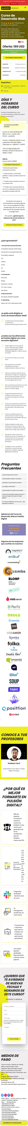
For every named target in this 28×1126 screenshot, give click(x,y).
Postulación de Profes (8, 1104)
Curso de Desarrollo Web (9, 1112)
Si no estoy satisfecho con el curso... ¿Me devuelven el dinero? (13, 502)
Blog (3, 1102)
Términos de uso (11, 1102)
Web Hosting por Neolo (8, 1105)
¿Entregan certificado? (8, 486)
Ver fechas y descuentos (14, 58)
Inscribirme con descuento (12, 1123)
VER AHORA (14, 3)
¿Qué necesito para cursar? (10, 475)
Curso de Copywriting (8, 1118)
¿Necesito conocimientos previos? (12, 482)
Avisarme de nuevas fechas (14, 225)
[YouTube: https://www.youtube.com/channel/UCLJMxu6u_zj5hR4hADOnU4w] (12, 1095)
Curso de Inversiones (7, 1116)
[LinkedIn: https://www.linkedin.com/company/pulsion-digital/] (8, 1095)
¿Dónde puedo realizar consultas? (12, 479)
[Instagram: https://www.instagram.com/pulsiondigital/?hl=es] (5, 1095)
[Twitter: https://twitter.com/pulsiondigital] (2, 1095)
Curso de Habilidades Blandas (10, 1119)
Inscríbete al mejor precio (12, 164)
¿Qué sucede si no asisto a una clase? (12, 490)
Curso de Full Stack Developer (10, 1111)
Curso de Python (6, 1109)
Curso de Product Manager (9, 1114)
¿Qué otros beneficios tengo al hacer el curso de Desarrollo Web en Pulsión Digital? (13, 496)
